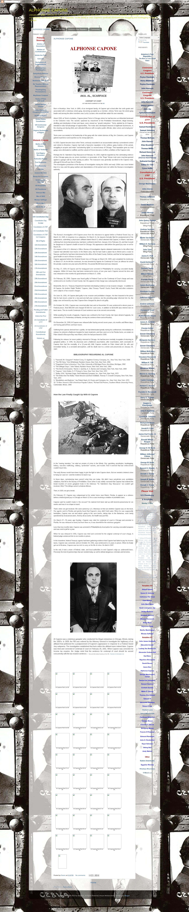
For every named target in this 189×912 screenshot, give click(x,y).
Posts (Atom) (67, 887)
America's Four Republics (77, 29)
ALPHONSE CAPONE (41, 29)
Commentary (95, 29)
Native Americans (147, 761)
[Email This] (90, 875)
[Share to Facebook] (96, 875)
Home (93, 882)
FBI (103, 103)
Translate (146, 42)
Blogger (127, 895)
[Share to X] (94, 875)
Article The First (59, 29)
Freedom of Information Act (117, 654)
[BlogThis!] (92, 875)
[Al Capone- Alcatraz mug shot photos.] (62, 863)
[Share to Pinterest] (98, 875)
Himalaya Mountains (147, 769)
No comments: (80, 875)
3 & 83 (42, 101)
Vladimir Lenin (147, 710)
